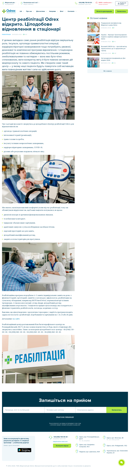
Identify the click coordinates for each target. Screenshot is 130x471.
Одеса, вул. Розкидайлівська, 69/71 (89, 438)
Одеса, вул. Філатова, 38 (115, 438)
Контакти (71, 11)
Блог (61, 11)
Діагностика (40, 11)
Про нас (29, 11)
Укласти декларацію (104, 11)
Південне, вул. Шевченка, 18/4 (89, 452)
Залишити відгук (62, 446)
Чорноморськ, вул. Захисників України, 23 (117, 452)
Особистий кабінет (123, 3)
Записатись (121, 11)
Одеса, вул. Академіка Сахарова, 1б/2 (86, 446)
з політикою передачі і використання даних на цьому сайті (65, 425)
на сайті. (16, 319)
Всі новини (108, 71)
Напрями (52, 11)
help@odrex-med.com (60, 441)
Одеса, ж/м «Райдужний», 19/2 (117, 446)
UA (21, 11)
